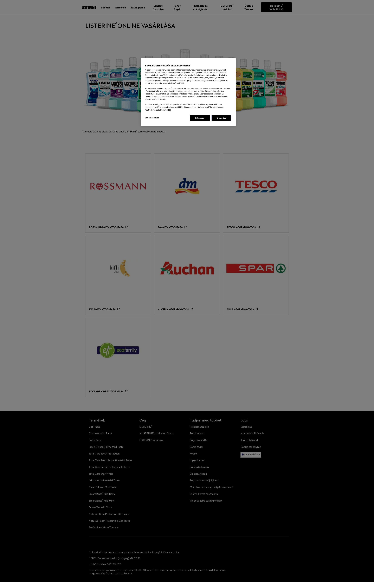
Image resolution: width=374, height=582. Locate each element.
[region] (188, 92)
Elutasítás (221, 118)
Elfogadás (200, 118)
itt (169, 110)
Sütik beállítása (152, 118)
